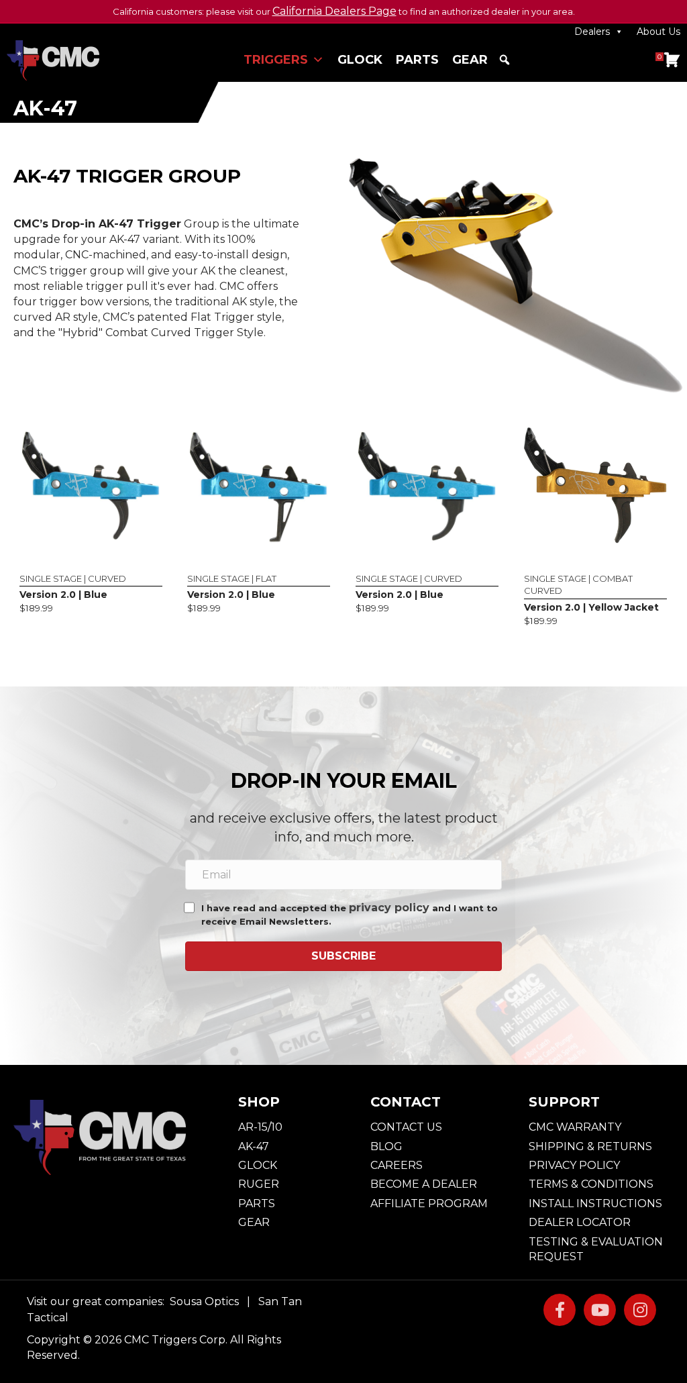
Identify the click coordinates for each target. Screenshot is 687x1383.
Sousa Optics (204, 1301)
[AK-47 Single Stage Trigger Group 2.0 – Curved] (91, 484)
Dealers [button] (592, 31)
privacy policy (389, 907)
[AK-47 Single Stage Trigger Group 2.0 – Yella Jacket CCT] (595, 484)
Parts (417, 59)
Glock (359, 59)
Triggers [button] (276, 59)
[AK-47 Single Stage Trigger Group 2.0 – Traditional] (427, 484)
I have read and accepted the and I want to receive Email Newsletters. (349, 914)
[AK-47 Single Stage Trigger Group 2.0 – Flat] (258, 484)
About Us (658, 31)
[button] (504, 60)
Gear (470, 59)
